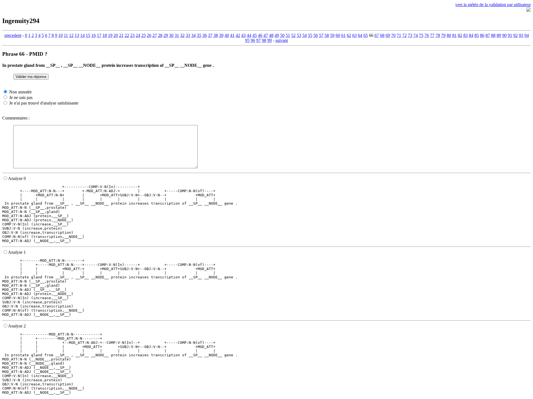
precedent (12, 35)
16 (93, 35)
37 (210, 35)
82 (460, 35)
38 (215, 35)
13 (77, 35)
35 (199, 35)
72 (404, 35)
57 (321, 35)
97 (258, 40)
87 (488, 35)
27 (154, 35)
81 (454, 35)
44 (249, 35)
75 (421, 35)
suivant (281, 40)
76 (426, 35)
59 (332, 35)
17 (99, 35)
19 (110, 35)
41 (232, 35)
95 (247, 40)
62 (349, 35)
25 (143, 35)
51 (288, 35)
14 (82, 35)
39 (221, 35)
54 (304, 35)
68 (382, 35)
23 (132, 35)
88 (493, 35)
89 (499, 35)
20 (116, 35)
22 (127, 35)
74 (415, 35)
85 (476, 35)
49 (277, 35)
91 (510, 35)
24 (138, 35)
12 (71, 35)
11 (66, 35)
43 (243, 35)
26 (149, 35)
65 (365, 35)
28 (160, 35)
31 (177, 35)
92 (515, 35)
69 (388, 35)
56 (315, 35)
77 (432, 35)
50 (282, 35)
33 (188, 35)
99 (269, 40)
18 (104, 35)
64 (360, 35)
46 (260, 35)
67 (376, 35)
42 (238, 35)
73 (410, 35)
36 (204, 35)
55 (310, 35)
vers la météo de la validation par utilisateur (493, 4)
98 (264, 40)
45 (254, 35)
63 (354, 35)
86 (482, 35)
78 (438, 35)
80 (449, 35)
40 (227, 35)
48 (271, 35)
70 (393, 35)
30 (171, 35)
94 (526, 35)
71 (399, 35)
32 (182, 35)
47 (265, 35)
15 (88, 35)
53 (299, 35)
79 (443, 35)
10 (60, 35)
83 (465, 35)
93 (521, 35)
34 (193, 35)
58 (327, 35)
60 (338, 35)
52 (293, 35)
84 (471, 35)
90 (504, 35)
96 (253, 40)
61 (343, 35)
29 (166, 35)
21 (121, 35)
